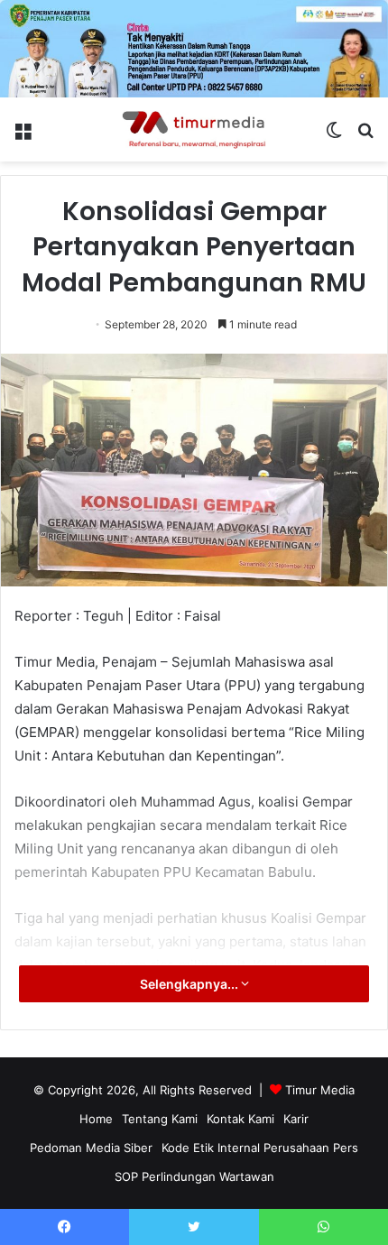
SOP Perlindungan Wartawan (194, 1176)
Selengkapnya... (190, 983)
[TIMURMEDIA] (194, 130)
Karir (296, 1118)
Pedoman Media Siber (91, 1147)
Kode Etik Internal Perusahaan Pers (260, 1147)
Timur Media (320, 1090)
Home (96, 1118)
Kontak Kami (240, 1118)
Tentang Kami (160, 1118)
